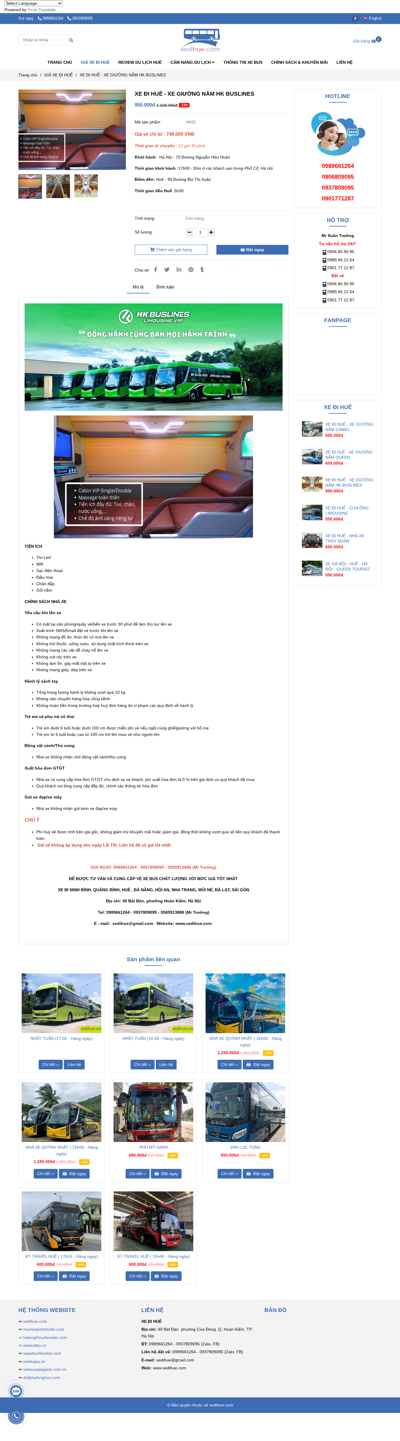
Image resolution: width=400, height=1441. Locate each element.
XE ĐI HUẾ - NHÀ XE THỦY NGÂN (344, 538)
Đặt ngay (254, 249)
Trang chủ (27, 75)
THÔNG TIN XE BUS (242, 62)
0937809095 (82, 18)
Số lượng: (144, 232)
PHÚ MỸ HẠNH (153, 1147)
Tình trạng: (145, 218)
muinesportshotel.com (43, 1329)
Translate (47, 9)
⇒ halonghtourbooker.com (42, 1337)
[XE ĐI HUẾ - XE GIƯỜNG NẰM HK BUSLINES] (200, 39)
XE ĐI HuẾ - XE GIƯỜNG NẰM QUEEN (349, 455)
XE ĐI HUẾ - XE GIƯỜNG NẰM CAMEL (349, 427)
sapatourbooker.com (41, 1353)
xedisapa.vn (34, 1361)
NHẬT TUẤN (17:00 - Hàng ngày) (61, 1038)
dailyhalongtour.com (41, 1377)
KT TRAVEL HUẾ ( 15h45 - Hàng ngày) (153, 1256)
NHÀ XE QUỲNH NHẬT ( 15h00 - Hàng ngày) (61, 1150)
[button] (373, 18)
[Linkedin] (179, 270)
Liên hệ (74, 1064)
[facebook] (357, 18)
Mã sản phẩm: (149, 122)
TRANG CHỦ (59, 62)
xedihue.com (35, 1321)
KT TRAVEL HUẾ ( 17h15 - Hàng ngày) (61, 1256)
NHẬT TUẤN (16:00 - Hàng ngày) (153, 1038)
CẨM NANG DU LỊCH (191, 62)
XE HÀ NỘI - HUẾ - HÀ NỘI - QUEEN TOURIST (347, 566)
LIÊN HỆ (344, 62)
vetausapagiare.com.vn (44, 1369)
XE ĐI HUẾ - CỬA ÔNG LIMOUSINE (347, 511)
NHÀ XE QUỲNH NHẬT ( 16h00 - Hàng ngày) (245, 1041)
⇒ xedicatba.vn (32, 1345)
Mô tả (138, 286)
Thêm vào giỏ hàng (173, 249)
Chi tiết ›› (50, 1064)
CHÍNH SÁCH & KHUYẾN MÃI (299, 62)
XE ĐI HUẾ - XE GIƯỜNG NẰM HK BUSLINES (349, 482)
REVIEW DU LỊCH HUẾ (140, 62)
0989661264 (53, 18)
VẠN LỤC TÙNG (245, 1147)
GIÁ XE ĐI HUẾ (95, 62)
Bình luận (165, 286)
